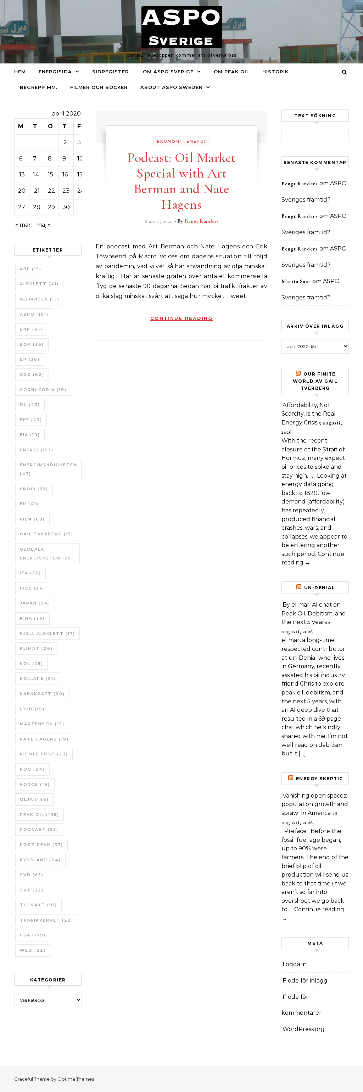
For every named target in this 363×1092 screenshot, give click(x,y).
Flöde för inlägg (305, 980)
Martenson (42, 723)
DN (30, 404)
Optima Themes (75, 1079)
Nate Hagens (44, 739)
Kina (32, 618)
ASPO (34, 314)
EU (29, 503)
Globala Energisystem (46, 554)
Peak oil (39, 814)
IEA (30, 572)
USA (33, 935)
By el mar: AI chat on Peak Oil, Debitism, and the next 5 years (313, 613)
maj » (43, 224)
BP (30, 359)
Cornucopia (43, 389)
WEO (33, 950)
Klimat (36, 648)
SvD (32, 874)
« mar (23, 224)
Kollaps (38, 678)
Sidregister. (111, 71)
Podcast (39, 829)
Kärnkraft (42, 693)
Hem (20, 71)
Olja (34, 799)
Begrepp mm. (38, 87)
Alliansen (40, 299)
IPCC (32, 588)
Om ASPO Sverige (168, 71)
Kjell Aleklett (47, 633)
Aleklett (39, 283)
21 (37, 190)
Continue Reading (181, 318)
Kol (31, 663)
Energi (37, 450)
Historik (275, 71)
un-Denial (319, 587)
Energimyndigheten (48, 469)
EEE (31, 419)
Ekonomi (169, 141)
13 (22, 174)
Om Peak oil (232, 71)
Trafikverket (46, 920)
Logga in (295, 964)
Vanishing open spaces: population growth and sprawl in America (314, 804)
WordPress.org (304, 1029)
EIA (30, 434)
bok (32, 344)
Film (32, 519)
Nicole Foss (44, 754)
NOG (32, 769)
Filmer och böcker (99, 87)
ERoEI (34, 488)
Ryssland (40, 859)
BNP (31, 329)
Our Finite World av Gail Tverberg (315, 381)
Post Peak (41, 844)
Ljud (32, 709)
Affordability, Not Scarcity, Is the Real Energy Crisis (308, 414)
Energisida (55, 71)
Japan (35, 603)
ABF (30, 268)
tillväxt (38, 904)
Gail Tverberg (46, 533)
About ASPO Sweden (171, 87)
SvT (32, 890)
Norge (35, 784)
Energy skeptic (319, 778)
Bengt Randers (202, 221)
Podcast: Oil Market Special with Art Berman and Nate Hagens (181, 181)
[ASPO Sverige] (181, 28)
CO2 (32, 374)
